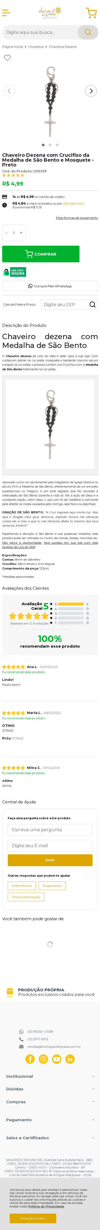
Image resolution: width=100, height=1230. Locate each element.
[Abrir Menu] (6, 12)
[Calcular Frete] (92, 304)
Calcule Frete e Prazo (19, 304)
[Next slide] (91, 91)
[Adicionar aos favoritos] (7, 58)
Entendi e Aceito (33, 1218)
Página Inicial (13, 47)
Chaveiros (36, 47)
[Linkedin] (70, 1063)
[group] (50, 992)
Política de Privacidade (46, 1206)
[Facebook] (30, 1063)
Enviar (50, 860)
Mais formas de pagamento (77, 218)
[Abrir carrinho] (91, 13)
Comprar (45, 254)
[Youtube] (56, 1063)
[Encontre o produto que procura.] (88, 32)
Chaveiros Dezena (63, 47)
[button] (43, 145)
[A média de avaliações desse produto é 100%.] (13, 175)
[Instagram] (43, 1063)
